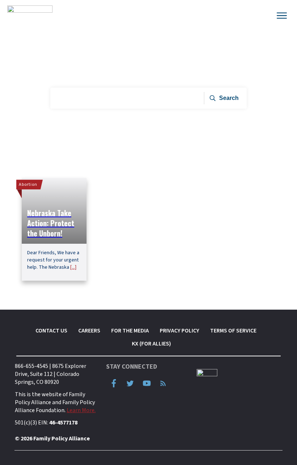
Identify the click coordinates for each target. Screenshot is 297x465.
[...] (73, 267)
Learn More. (81, 410)
